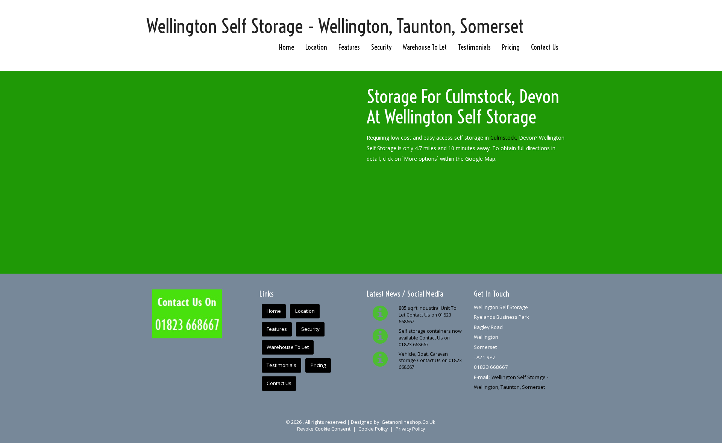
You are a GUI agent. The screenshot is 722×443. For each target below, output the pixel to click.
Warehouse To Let (425, 47)
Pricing (511, 47)
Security (381, 47)
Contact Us (544, 47)
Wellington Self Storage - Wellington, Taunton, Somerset (335, 26)
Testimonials (474, 47)
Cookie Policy (373, 429)
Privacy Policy (410, 429)
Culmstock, (503, 137)
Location (316, 47)
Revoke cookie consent (323, 429)
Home (286, 47)
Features (349, 47)
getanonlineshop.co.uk (408, 422)
